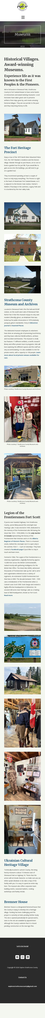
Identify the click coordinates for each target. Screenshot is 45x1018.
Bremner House (16, 902)
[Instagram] (22, 957)
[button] (23, 17)
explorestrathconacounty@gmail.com (22, 986)
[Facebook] (17, 957)
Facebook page (17, 549)
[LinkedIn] (28, 957)
